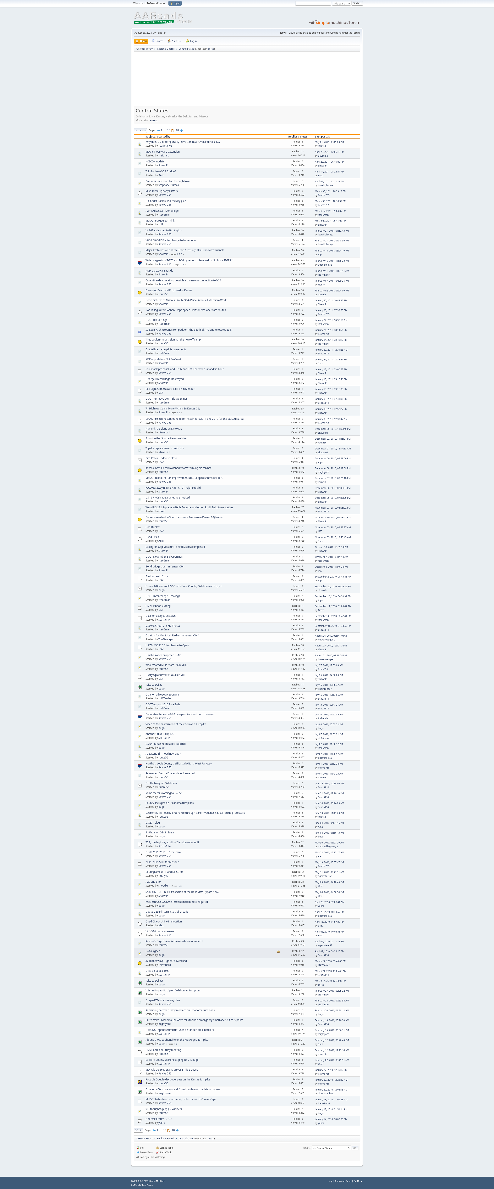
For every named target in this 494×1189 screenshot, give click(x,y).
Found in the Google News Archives (166, 438)
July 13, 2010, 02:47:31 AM (329, 704)
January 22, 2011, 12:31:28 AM (331, 349)
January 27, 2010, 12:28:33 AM (331, 1079)
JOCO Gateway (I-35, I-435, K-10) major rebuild (173, 487)
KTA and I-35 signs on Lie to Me (163, 428)
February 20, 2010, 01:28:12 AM (332, 1010)
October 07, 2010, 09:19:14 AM (331, 557)
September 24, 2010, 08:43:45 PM (333, 576)
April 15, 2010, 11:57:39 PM (329, 921)
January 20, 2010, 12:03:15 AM (331, 1089)
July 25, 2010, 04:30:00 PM (329, 675)
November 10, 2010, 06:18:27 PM (333, 517)
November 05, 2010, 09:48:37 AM (333, 527)
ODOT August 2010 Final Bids (162, 704)
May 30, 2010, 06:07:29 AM (329, 842)
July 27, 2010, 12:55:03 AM (329, 665)
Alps (320, 254)
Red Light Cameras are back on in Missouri (170, 389)
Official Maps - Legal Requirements (165, 349)
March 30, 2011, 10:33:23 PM (330, 191)
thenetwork (324, 1103)
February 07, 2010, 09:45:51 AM (332, 1060)
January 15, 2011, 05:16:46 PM (331, 379)
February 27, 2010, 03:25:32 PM (332, 990)
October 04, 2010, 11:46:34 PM (331, 566)
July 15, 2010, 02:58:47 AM (329, 685)
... (164, 130)
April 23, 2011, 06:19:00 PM (329, 161)
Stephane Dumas (168, 185)
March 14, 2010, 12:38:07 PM (330, 981)
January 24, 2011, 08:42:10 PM (331, 339)
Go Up (138, 1130)
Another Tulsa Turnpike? (159, 734)
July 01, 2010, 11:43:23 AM (329, 773)
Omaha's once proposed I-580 (163, 655)
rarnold (322, 482)
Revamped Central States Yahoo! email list (170, 773)
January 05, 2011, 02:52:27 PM (331, 409)
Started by (163, 136)
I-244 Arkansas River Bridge (162, 210)
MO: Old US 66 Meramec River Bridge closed (171, 1069)
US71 (161, 224)
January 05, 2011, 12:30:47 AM (331, 419)
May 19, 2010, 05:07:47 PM (329, 862)
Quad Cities (152, 537)
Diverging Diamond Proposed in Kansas (168, 290)
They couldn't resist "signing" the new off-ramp (173, 339)
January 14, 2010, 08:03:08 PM (331, 1119)
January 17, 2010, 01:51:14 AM (331, 1109)
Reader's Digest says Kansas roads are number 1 (174, 941)
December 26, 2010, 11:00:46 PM (333, 429)
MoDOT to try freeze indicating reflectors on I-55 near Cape (180, 1099)
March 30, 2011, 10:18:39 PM (330, 201)
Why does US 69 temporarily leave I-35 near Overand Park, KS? (182, 142)
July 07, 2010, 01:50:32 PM (329, 744)
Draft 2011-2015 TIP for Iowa (163, 852)
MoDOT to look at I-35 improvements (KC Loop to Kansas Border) (183, 478)
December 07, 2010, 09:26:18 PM (333, 478)
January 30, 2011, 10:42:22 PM (331, 300)
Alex (161, 541)
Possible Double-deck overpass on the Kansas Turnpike (177, 1079)
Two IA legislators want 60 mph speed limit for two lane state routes (185, 310)
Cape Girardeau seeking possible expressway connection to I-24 (183, 280)
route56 (322, 146)
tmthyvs (163, 875)
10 (177, 130)
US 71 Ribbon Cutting (158, 606)
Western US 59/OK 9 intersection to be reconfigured (176, 902)
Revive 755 (165, 195)
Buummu (323, 155)
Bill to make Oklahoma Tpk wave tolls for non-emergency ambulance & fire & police (194, 1020)
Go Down (140, 130)
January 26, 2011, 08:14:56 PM (331, 330)
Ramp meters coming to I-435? (163, 793)
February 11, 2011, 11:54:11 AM (332, 271)
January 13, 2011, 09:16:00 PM (331, 389)
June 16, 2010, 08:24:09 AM (329, 803)
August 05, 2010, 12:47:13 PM (331, 645)
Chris (321, 363)
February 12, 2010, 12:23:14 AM (332, 1050)
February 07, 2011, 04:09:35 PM (332, 280)
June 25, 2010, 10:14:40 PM (329, 783)
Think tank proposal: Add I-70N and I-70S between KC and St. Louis (184, 369)
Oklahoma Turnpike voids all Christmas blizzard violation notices (182, 1089)
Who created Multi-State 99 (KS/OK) (166, 665)
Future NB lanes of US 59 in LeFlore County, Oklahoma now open (183, 586)
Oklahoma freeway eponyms (162, 694)
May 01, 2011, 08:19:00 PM (329, 142)
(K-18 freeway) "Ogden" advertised (166, 961)
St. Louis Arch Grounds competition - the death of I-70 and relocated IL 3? (189, 329)
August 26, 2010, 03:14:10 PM (331, 635)
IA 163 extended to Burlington (163, 230)
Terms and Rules (343, 1181)
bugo (161, 590)
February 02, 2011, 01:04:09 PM (332, 290)
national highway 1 (328, 846)
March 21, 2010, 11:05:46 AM (330, 971)
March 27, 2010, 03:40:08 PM (330, 961)
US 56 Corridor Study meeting (163, 1050)
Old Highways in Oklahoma (161, 783)
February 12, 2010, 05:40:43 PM (332, 1040)
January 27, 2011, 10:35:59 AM (331, 320)
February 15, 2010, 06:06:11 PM (332, 1030)
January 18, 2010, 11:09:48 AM (331, 1099)
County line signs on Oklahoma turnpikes (169, 803)
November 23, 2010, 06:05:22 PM (333, 507)
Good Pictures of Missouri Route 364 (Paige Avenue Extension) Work (186, 300)
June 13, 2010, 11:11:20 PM (329, 813)
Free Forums (147, 1185)
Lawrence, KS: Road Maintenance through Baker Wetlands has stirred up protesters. (195, 812)
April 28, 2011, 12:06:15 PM (329, 152)
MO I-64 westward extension (162, 151)
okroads (322, 590)
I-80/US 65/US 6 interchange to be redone (170, 240)
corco (211, 48)
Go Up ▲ (358, 1181)
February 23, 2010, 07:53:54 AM (332, 1000)
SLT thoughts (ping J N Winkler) (163, 1109)
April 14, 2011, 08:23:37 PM (329, 171)
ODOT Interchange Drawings (162, 596)
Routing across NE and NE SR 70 (164, 872)
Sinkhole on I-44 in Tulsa (159, 832)
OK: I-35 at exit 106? (157, 970)
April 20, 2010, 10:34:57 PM (329, 912)
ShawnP (163, 165)
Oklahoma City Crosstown (160, 615)
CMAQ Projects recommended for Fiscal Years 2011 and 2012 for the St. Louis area (194, 418)
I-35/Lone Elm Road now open (163, 753)
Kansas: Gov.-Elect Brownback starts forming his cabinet (178, 468)
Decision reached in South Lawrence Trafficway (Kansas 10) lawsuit (184, 517)
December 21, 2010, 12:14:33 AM (333, 448)
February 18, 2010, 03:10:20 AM (332, 1020)
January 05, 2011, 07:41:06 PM (331, 399)
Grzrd (321, 610)
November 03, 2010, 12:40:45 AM (333, 537)
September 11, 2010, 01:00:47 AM (333, 606)
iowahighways (325, 185)
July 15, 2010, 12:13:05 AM (329, 694)
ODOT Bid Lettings (156, 320)
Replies (293, 136)
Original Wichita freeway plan (162, 1000)
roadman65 (165, 145)
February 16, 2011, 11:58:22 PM (332, 260)
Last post (321, 136)
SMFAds (135, 1185)
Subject (150, 136)
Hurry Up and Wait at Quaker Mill (164, 675)
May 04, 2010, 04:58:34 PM (329, 892)
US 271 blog (152, 822)
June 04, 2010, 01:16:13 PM (329, 832)
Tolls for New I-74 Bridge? (160, 171)
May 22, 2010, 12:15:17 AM (329, 852)
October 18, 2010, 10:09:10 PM (331, 547)
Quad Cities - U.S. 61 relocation (163, 921)
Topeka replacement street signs (164, 448)
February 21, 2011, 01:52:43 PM (332, 230)
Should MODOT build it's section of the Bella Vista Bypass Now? (182, 892)
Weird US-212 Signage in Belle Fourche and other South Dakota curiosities (189, 507)
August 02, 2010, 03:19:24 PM (331, 655)
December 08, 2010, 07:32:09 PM (333, 468)
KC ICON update (155, 161)
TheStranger (165, 639)
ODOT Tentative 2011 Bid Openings (166, 398)
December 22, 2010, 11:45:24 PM (333, 438)
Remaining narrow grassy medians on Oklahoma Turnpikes (180, 1010)
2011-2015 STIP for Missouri (162, 862)
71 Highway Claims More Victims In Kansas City (172, 408)
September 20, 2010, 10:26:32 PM (333, 586)
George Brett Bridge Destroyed (164, 379)
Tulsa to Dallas (153, 684)
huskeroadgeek (326, 639)
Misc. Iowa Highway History (161, 191)
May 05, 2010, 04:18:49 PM (329, 882)
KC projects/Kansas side (159, 270)
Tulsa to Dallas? (154, 980)
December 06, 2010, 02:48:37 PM (333, 488)
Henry (321, 284)
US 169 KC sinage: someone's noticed (167, 497)
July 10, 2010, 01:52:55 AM (329, 714)
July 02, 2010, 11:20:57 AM (329, 754)
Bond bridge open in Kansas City (164, 566)
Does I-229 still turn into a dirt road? (166, 911)
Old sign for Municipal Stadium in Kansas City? (172, 635)
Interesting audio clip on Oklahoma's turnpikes (172, 990)
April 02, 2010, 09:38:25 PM (329, 951)
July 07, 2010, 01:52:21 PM (329, 734)
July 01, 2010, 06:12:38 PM (329, 763)
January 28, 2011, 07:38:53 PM (331, 310)
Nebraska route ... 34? (158, 1119)
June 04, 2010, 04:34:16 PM (329, 823)
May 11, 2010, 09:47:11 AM (329, 872)
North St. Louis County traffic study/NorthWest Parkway (178, 763)
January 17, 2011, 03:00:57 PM (331, 369)
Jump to (307, 1147)
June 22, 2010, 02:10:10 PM (329, 793)
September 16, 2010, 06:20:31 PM (333, 596)
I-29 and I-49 (153, 881)
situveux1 (164, 432)
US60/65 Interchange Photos (162, 625)
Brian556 (323, 669)
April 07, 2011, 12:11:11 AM (329, 181)
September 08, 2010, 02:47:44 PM (333, 616)
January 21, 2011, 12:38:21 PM (331, 359)
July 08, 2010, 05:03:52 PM (329, 724)
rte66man (164, 214)
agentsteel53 (325, 264)
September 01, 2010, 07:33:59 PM (333, 626)
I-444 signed (152, 951)
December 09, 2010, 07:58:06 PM (333, 458)
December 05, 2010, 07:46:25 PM (333, 497)
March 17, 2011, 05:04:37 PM (330, 211)
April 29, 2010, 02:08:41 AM (329, 902)
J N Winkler (324, 274)
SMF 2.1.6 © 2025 (139, 1181)
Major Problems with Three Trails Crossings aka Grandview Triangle (184, 250)
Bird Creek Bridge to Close (161, 458)
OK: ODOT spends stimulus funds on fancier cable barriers (179, 1030)
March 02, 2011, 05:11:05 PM (330, 221)
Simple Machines (157, 1181)
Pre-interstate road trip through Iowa (167, 181)
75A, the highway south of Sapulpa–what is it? (172, 842)
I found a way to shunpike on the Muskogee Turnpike (176, 1039)
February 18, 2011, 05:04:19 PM (332, 250)
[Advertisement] (247, 80)
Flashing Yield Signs (156, 576)
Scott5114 (323, 353)
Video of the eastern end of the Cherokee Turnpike (175, 724)
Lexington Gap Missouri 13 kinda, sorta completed (175, 547)
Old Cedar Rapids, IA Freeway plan (165, 201)
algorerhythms (326, 1093)
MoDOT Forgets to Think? (160, 220)
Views (303, 136)
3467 (161, 175)
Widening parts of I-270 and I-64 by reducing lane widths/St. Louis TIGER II (189, 260)
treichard (163, 155)
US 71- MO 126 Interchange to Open (167, 645)
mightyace (323, 472)
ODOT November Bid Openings (164, 556)
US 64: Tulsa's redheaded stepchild (165, 744)
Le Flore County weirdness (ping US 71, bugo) (172, 1060)
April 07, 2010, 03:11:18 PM (329, 941)
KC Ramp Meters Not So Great (163, 359)
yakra (321, 906)
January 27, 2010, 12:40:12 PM (331, 1070)
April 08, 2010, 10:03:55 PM (329, 931)
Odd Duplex (152, 527)
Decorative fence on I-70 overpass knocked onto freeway (179, 714)
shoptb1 (163, 885)
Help (330, 1181)
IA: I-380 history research (160, 931)
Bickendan (323, 718)
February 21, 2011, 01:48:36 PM (332, 240)
